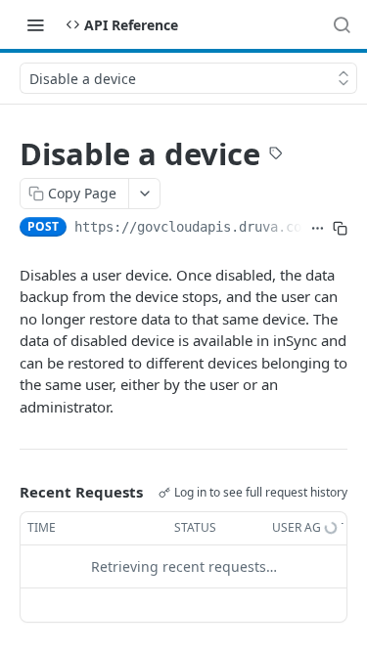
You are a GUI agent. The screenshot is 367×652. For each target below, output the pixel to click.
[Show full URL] (317, 228)
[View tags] (276, 155)
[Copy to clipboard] (340, 228)
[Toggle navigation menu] (35, 24)
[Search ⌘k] (341, 24)
